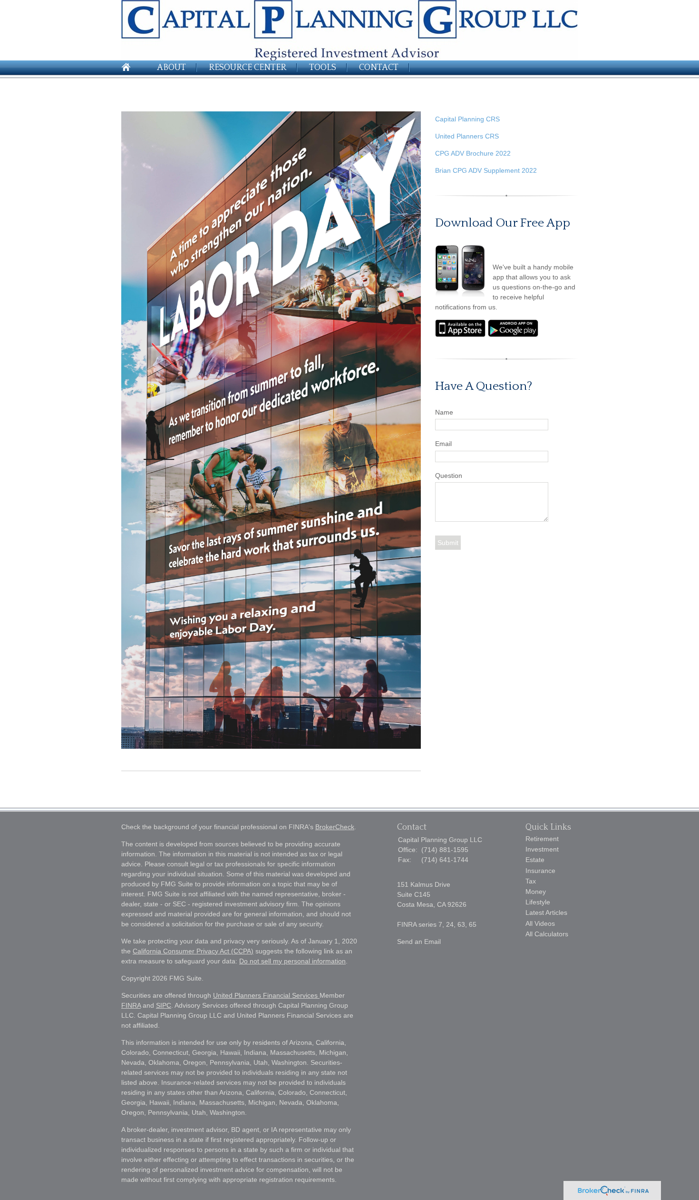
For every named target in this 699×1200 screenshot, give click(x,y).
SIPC (163, 1005)
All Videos (540, 923)
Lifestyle (537, 902)
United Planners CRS (467, 136)
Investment (542, 849)
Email (443, 443)
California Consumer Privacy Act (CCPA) (193, 951)
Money (535, 891)
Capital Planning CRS (467, 119)
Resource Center (247, 67)
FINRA (131, 1005)
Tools (322, 67)
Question (448, 475)
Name (444, 412)
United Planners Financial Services (266, 995)
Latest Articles (546, 912)
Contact (378, 67)
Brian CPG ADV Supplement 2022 (486, 170)
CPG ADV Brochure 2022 (473, 153)
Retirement (542, 839)
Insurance (540, 870)
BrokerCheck (334, 827)
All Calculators (546, 934)
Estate (534, 859)
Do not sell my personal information (292, 961)
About (171, 67)
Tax (530, 881)
